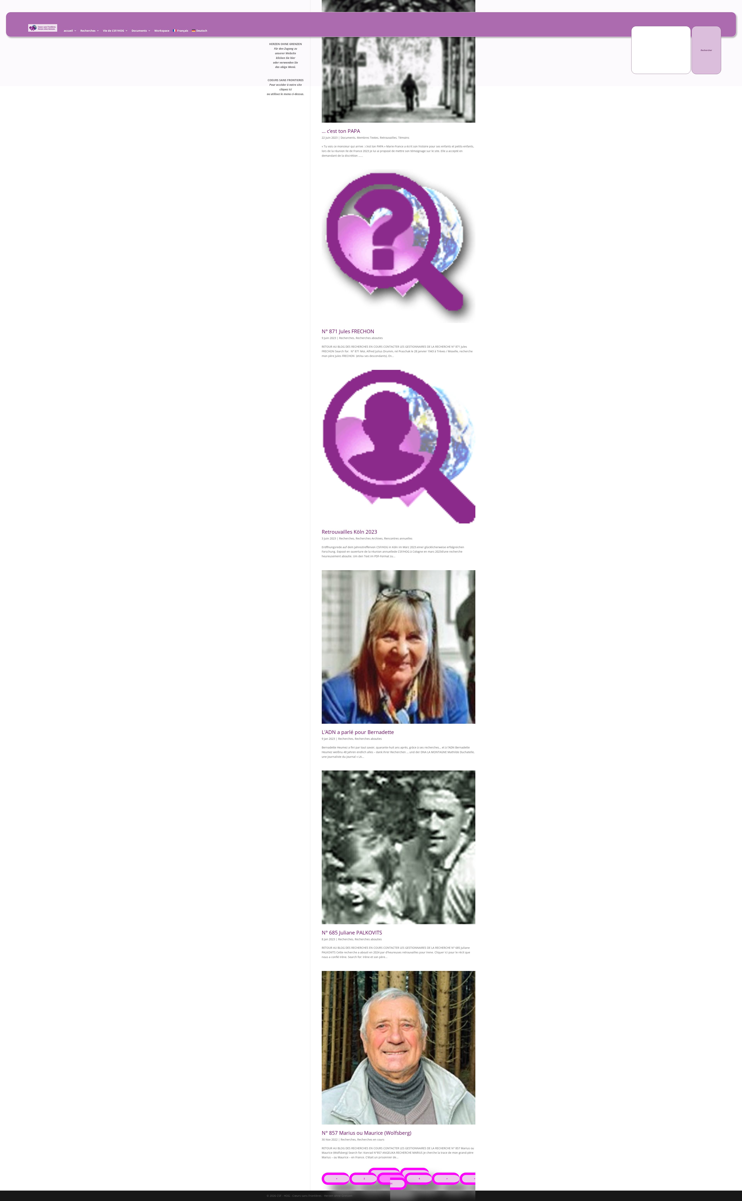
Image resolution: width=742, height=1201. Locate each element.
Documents (139, 31)
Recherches (87, 31)
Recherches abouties (369, 338)
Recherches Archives (369, 538)
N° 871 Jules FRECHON (348, 331)
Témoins (403, 137)
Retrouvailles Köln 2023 (349, 531)
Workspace (161, 31)
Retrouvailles (388, 137)
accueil (68, 31)
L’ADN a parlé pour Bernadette (358, 732)
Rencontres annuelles (398, 538)
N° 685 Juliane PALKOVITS (352, 932)
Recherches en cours (370, 1139)
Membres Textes (367, 137)
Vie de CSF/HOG (113, 31)
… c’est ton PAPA (341, 130)
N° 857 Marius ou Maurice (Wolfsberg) (366, 1132)
